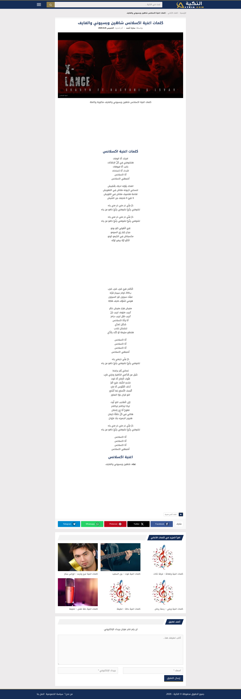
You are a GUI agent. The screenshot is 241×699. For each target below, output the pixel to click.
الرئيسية (183, 13)
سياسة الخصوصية (54, 694)
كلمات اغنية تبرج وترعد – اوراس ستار (81, 574)
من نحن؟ (69, 694)
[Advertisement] (120, 127)
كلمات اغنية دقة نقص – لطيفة (83, 609)
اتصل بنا (40, 694)
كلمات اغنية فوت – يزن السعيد (126, 574)
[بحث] (51, 4)
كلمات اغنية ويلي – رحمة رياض (169, 609)
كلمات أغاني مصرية (171, 514)
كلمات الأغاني (173, 13)
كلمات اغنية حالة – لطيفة (128, 609)
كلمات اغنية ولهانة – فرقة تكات (168, 574)
